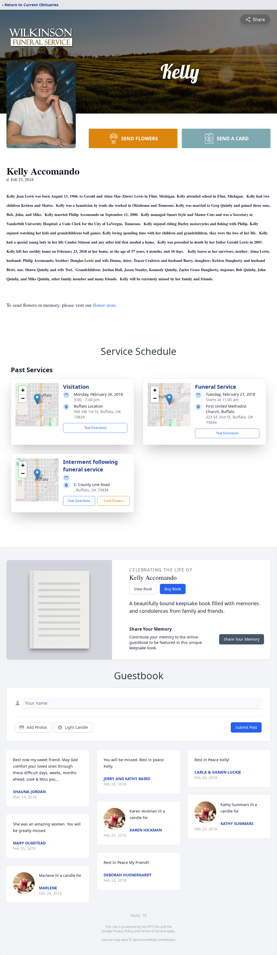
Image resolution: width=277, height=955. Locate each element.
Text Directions (95, 427)
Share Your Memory (241, 639)
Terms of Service (153, 931)
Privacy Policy (123, 931)
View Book (143, 588)
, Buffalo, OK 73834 (91, 490)
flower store (104, 305)
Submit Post (246, 727)
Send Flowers (114, 500)
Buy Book (172, 588)
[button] (37, 399)
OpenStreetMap (144, 939)
